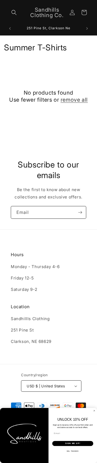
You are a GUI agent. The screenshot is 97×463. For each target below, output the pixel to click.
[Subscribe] (80, 212)
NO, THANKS (73, 451)
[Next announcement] (87, 28)
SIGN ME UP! (72, 443)
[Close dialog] (94, 410)
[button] (14, 12)
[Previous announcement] (10, 28)
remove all (74, 100)
